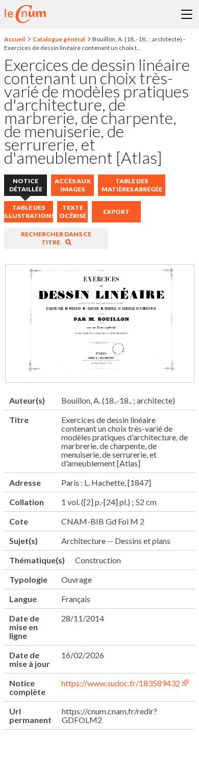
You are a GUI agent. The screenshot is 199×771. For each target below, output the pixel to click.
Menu (187, 14)
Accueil (14, 39)
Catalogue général (59, 39)
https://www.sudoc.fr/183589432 (120, 683)
